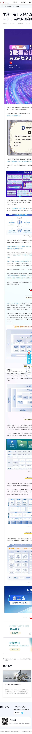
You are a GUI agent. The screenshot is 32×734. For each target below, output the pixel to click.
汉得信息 (11, 723)
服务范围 (23, 2)
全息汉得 (15, 2)
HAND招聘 (21, 723)
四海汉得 (27, 723)
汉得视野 (16, 723)
